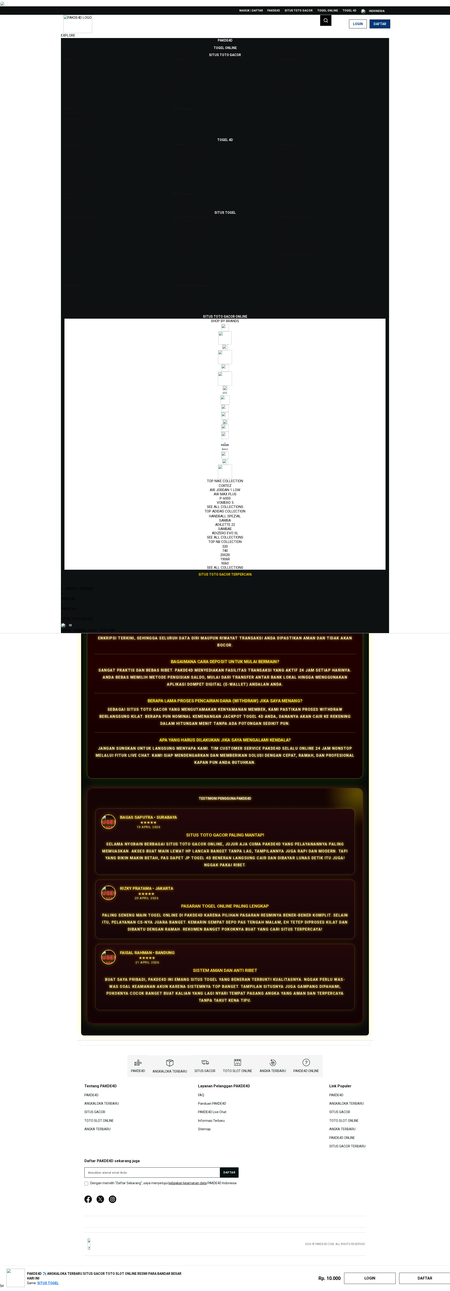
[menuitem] (225, 40)
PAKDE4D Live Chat (212, 1112)
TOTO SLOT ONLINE (237, 1071)
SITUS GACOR (205, 1071)
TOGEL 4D (349, 10)
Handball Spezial (225, 516)
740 (225, 551)
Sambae (225, 529)
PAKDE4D (273, 10)
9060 (225, 563)
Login (358, 24)
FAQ (201, 1095)
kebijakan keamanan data (188, 1183)
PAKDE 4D (68, 609)
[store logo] (77, 24)
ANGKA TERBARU (273, 1071)
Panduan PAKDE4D (212, 1103)
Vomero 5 (225, 502)
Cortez (225, 486)
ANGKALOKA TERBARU (170, 1071)
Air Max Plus (225, 494)
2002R (225, 555)
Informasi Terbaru (211, 1121)
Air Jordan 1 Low (225, 490)
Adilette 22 (225, 525)
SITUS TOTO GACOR (299, 10)
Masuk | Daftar (251, 10)
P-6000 (225, 498)
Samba (225, 520)
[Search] (325, 20)
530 (225, 546)
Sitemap (204, 1129)
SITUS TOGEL (48, 1283)
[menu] (225, 307)
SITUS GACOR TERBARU (347, 1146)
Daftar (380, 24)
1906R (225, 559)
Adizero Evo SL (225, 533)
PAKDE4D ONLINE (306, 1071)
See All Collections (225, 507)
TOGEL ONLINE (327, 10)
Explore (68, 35)
